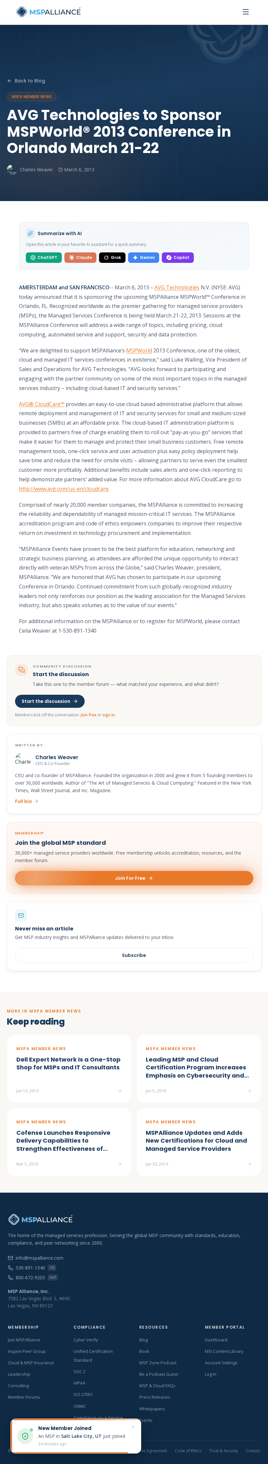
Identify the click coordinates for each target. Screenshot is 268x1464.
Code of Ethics (188, 1451)
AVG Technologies (177, 287)
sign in (109, 715)
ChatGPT (47, 257)
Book (144, 1351)
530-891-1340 (35, 1268)
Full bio (23, 801)
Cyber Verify (86, 1340)
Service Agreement (149, 1451)
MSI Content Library (224, 1351)
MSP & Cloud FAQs (157, 1385)
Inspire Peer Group (27, 1351)
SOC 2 (79, 1371)
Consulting (18, 1385)
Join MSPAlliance (24, 1340)
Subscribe (134, 955)
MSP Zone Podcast (157, 1363)
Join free (88, 715)
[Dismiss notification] (133, 1426)
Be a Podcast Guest (158, 1374)
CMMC (80, 1406)
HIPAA (79, 1383)
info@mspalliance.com (39, 1258)
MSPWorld (139, 350)
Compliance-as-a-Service (98, 1418)
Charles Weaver (36, 169)
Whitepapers (152, 1409)
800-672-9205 (36, 1277)
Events (146, 1420)
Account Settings (221, 1363)
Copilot (181, 257)
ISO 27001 (83, 1394)
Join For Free (130, 878)
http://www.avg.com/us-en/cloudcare (64, 488)
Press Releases (154, 1397)
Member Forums (24, 1397)
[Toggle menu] (245, 11)
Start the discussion (46, 701)
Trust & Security (223, 1451)
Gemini (147, 257)
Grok (116, 257)
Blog (143, 1340)
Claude (84, 257)
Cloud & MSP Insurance (31, 1363)
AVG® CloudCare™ (41, 404)
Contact (253, 1451)
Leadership (19, 1374)
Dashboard (216, 1340)
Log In (210, 1374)
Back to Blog (30, 80)
